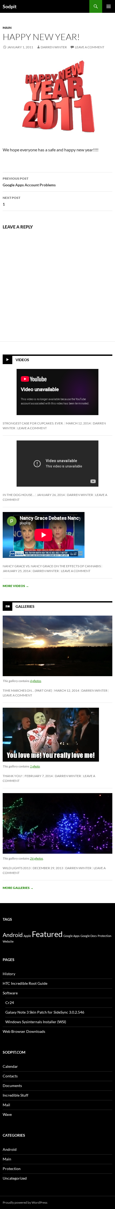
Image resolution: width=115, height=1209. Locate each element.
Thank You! (12, 776)
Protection (104, 936)
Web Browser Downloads (24, 1031)
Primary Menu (108, 6)
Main (7, 28)
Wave (7, 1114)
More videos (16, 586)
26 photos (36, 858)
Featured (47, 934)
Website (8, 941)
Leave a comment (89, 47)
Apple (27, 936)
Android (13, 935)
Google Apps (71, 936)
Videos (22, 359)
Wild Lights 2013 (16, 868)
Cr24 (9, 1002)
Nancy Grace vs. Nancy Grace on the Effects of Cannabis (52, 566)
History (9, 973)
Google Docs (88, 936)
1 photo (35, 766)
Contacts (10, 1076)
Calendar (10, 1066)
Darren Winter (54, 47)
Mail (6, 1104)
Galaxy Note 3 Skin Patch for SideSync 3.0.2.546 (44, 1012)
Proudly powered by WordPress (25, 1202)
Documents (12, 1085)
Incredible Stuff (15, 1095)
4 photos (35, 681)
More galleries (18, 888)
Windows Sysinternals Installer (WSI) (35, 1021)
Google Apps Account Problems (29, 181)
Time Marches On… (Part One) (27, 690)
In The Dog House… (19, 495)
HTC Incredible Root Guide (25, 983)
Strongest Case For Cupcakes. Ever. (33, 423)
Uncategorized (15, 1178)
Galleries (25, 606)
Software (10, 993)
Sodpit (10, 6)
